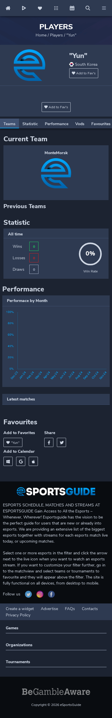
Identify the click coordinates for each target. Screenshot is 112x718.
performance (56, 124)
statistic (30, 124)
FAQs (70, 608)
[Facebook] (48, 442)
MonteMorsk (56, 153)
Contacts (90, 608)
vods (79, 124)
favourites (101, 124)
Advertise (49, 608)
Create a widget (20, 608)
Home (41, 35)
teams (9, 124)
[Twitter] (61, 442)
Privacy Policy (18, 615)
